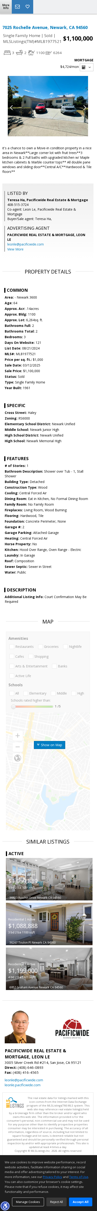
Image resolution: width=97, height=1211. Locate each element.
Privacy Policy (52, 1177)
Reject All (56, 1202)
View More (15, 249)
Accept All (81, 1202)
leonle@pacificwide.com (25, 244)
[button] (5, 1206)
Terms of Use (78, 1177)
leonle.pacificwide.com (22, 1084)
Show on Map (51, 745)
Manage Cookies (28, 1202)
